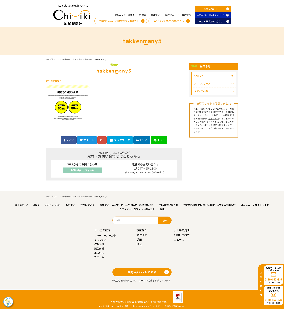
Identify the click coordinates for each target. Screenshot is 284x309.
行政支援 (99, 244)
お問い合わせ (211, 8)
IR (137, 244)
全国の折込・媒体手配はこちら (211, 15)
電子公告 (20, 204)
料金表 (142, 14)
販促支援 (99, 248)
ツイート (88, 140)
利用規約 (168, 306)
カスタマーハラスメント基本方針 (137, 209)
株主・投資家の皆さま (211, 21)
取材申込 (70, 204)
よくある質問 (182, 230)
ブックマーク (122, 140)
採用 (139, 239)
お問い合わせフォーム (82, 170)
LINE (160, 140)
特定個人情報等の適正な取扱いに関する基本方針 (209, 204)
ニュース (179, 239)
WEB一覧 (99, 257)
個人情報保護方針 (168, 204)
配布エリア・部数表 (125, 14)
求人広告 (99, 252)
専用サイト (213, 118)
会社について (87, 204)
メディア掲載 (201, 91)
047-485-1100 (147, 168)
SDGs (36, 204)
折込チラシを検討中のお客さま (168, 20)
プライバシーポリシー (154, 306)
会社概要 (141, 235)
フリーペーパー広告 (105, 235)
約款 (162, 209)
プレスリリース (202, 83)
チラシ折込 (100, 240)
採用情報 (186, 14)
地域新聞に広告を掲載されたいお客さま (119, 20)
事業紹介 (141, 230)
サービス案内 (102, 230)
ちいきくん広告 (52, 204)
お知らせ (198, 76)
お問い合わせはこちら (142, 272)
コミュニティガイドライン (255, 204)
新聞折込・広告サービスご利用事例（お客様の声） (127, 204)
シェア (69, 140)
